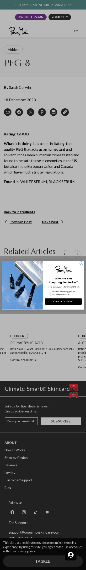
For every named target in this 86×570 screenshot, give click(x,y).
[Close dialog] (81, 263)
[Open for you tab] (70, 554)
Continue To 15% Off (63, 301)
